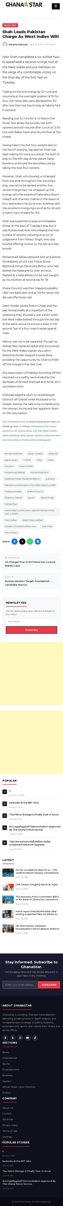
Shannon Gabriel (13, 497)
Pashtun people (13, 491)
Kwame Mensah (18, 44)
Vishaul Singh (47, 497)
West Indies (11, 520)
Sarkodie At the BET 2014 (24, 802)
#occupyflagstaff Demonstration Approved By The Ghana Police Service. (34, 828)
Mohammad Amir (40, 472)
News (5, 1052)
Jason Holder (26, 466)
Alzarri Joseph (35, 453)
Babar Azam (11, 460)
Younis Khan (11, 532)
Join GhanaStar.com (13, 421)
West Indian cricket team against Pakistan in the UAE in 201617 (30, 512)
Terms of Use (9, 1131)
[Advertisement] (31, 673)
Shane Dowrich (35, 491)
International (9, 1058)
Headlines (10, 25)
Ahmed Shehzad (13, 453)
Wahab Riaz (11, 504)
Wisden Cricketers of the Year (20, 526)
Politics (6, 1092)
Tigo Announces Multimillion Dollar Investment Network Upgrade (30, 843)
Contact (6, 1113)
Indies (50, 460)
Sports (6, 1063)
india (39, 460)
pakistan (50, 478)
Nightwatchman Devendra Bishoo (22, 478)
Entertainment (10, 1069)
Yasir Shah (47, 526)
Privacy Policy (10, 1125)
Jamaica (9, 466)
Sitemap (7, 1136)
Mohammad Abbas (15, 472)
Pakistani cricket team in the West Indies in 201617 (30, 485)
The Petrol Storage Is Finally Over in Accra (33, 814)
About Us (7, 1107)
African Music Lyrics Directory (19, 1086)
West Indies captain (32, 520)
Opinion (6, 1081)
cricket (27, 460)
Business (7, 1075)
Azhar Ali (52, 453)
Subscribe (31, 630)
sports (31, 497)
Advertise (7, 1119)
